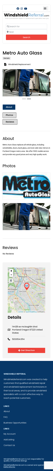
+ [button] (11, 271)
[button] (45, 8)
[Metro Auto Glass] (26, 286)
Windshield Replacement (19, 64)
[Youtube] (25, 8)
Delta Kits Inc (9, 467)
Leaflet (20, 312)
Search (30, 37)
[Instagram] (21, 8)
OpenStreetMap (31, 312)
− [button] (11, 275)
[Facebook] (18, 8)
